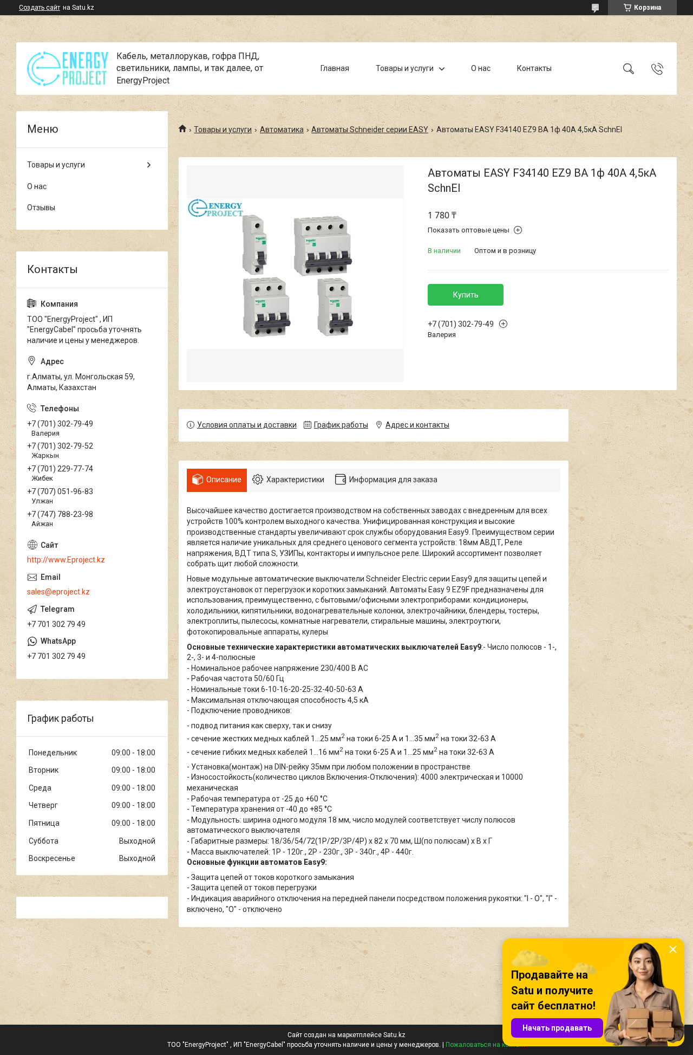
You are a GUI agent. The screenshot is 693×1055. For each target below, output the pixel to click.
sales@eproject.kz (58, 591)
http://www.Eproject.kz (66, 559)
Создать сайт (39, 7)
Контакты (534, 68)
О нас (481, 68)
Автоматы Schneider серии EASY (369, 129)
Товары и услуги (405, 68)
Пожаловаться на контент (486, 1044)
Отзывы (41, 207)
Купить (466, 294)
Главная (335, 68)
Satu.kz (394, 1035)
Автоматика (282, 129)
